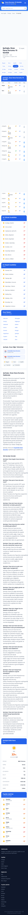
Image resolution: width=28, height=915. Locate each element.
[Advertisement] (14, 29)
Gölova (16, 324)
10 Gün (9, 66)
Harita (2, 861)
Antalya (3, 893)
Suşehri (5, 336)
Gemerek (5, 324)
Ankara (3, 889)
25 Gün (4, 69)
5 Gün (20, 63)
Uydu (2, 864)
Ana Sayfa (3, 13)
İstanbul (3, 887)
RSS (2, 874)
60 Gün (4, 72)
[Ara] (25, 8)
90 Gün (10, 72)
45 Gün (22, 69)
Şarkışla (17, 333)
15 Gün (15, 66)
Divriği (5, 321)
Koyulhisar (6, 333)
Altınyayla (17, 318)
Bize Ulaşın (4, 880)
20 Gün (22, 66)
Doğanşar (17, 321)
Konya (2, 904)
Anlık (15, 72)
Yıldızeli (5, 339)
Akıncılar (5, 318)
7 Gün (3, 66)
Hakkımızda (4, 876)
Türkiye (9, 13)
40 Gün (16, 69)
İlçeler (21, 72)
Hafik (16, 327)
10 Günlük (16, 365)
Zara (16, 339)
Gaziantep (3, 902)
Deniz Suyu (4, 868)
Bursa (2, 895)
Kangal (16, 330)
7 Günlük (7, 365)
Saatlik (14, 63)
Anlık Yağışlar (4, 866)
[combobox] (14, 8)
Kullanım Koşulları (5, 878)
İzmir (2, 891)
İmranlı (5, 330)
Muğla (2, 897)
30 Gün (10, 69)
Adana (2, 899)
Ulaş (16, 336)
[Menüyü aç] (25, 3)
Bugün (4, 63)
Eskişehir (3, 906)
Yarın (9, 63)
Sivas (13, 13)
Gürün (5, 327)
